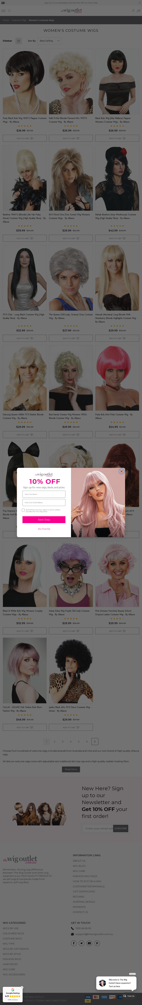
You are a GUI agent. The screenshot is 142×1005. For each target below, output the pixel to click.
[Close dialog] (121, 471)
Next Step (44, 519)
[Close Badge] (22, 987)
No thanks (44, 529)
